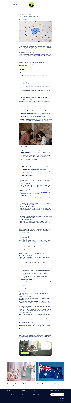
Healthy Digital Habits (10, 396)
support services (44, 192)
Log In (54, 4)
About (42, 4)
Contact (22, 394)
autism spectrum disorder (39, 55)
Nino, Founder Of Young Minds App (41, 385)
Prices (49, 4)
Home (39, 4)
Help (57, 4)
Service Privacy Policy (36, 392)
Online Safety (38, 382)
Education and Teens (9, 394)
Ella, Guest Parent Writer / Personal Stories (12, 385)
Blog (51, 4)
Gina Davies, (39, 54)
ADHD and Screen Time (10, 392)
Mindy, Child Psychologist (24, 19)
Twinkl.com (21, 69)
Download (45, 4)
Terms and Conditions (36, 394)
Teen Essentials (9, 382)
